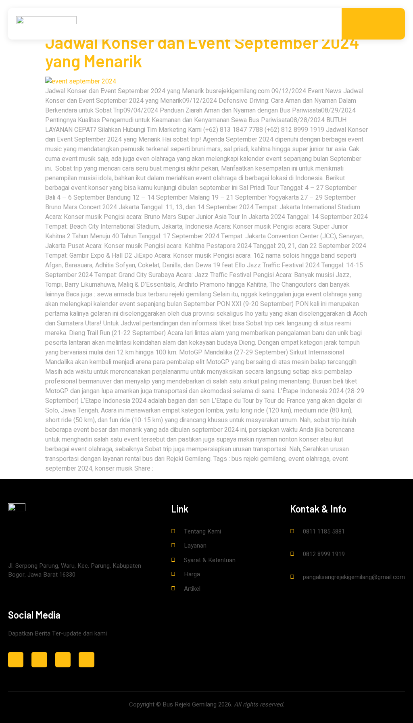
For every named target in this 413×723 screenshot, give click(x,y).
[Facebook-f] (39, 659)
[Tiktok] (63, 659)
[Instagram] (15, 659)
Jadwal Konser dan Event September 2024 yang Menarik (202, 51)
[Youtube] (86, 659)
